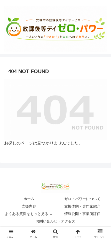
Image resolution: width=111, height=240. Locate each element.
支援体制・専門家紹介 (82, 206)
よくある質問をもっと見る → (29, 214)
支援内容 (29, 206)
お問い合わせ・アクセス (55, 221)
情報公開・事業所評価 (82, 214)
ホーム (28, 199)
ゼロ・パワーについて (82, 199)
